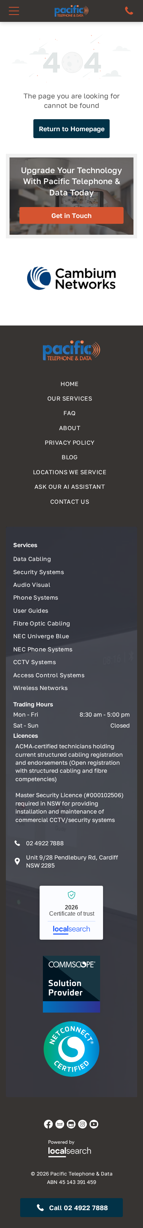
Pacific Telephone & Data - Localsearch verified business (71, 913)
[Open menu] (14, 11)
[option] (71, 278)
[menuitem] (71, 381)
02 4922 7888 (45, 843)
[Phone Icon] (129, 13)
